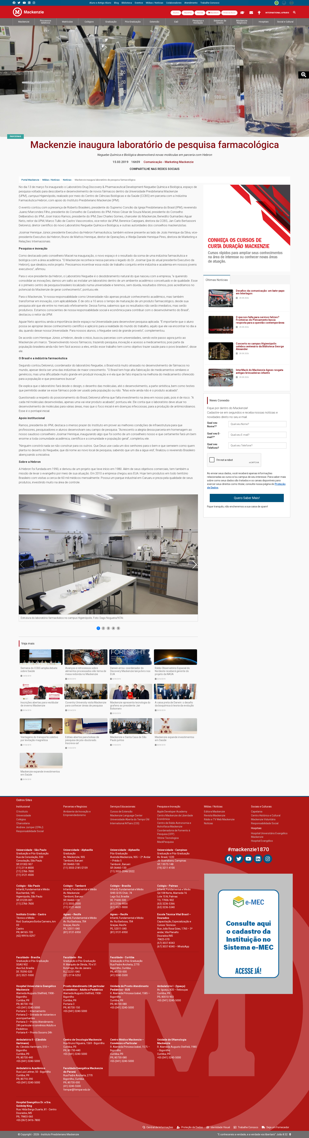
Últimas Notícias (217, 280)
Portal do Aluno (229, 13)
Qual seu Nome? (212, 424)
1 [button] (98, 628)
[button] (194, 564)
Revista (200, 13)
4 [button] (113, 628)
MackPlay (188, 13)
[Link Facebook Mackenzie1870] (14, 3)
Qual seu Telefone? (213, 446)
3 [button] (108, 628)
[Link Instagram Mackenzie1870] (34, 3)
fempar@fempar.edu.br (76, 1089)
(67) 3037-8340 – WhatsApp (173, 946)
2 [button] (103, 628)
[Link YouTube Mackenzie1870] (24, 3)
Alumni (176, 13)
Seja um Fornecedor (277, 1127)
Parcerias (15, 136)
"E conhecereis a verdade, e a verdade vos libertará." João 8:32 (253, 1134)
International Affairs (277, 13)
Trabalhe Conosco (248, 1127)
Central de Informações (159, 1127)
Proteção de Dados (192, 1127)
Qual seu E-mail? (213, 435)
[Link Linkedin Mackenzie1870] (29, 3)
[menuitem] (100, 3)
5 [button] (118, 628)
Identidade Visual (220, 1127)
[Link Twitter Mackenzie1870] (19, 3)
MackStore (214, 13)
